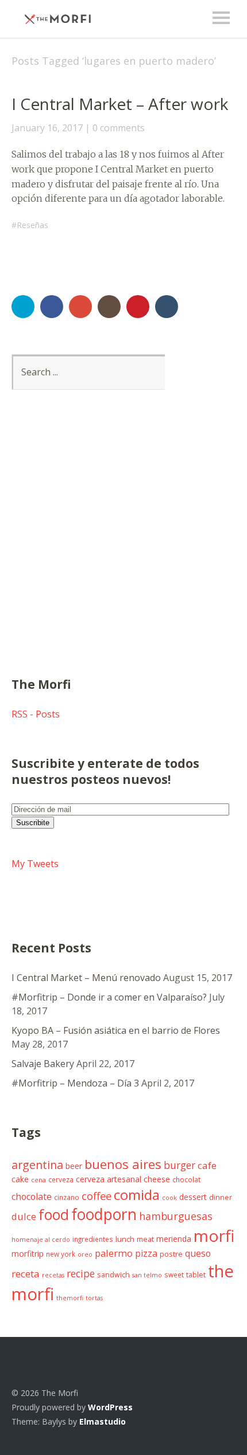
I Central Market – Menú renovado (86, 977)
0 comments (118, 127)
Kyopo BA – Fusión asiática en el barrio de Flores (115, 1030)
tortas (94, 1298)
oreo (85, 1254)
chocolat (186, 1179)
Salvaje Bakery (42, 1063)
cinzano (66, 1197)
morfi (214, 1235)
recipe (81, 1273)
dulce (23, 1216)
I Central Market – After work (119, 104)
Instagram (109, 306)
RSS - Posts (35, 714)
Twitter (22, 306)
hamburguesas (176, 1216)
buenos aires (122, 1163)
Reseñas (32, 224)
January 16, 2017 (47, 127)
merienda (173, 1238)
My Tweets (35, 863)
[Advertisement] (123, 547)
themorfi (69, 1298)
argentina (37, 1164)
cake (20, 1179)
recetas (53, 1275)
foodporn (104, 1214)
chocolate (31, 1196)
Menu (221, 17)
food (53, 1214)
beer (73, 1165)
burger (179, 1165)
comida (137, 1194)
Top (223, 1422)
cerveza (61, 1179)
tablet (196, 1275)
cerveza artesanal (108, 1179)
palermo (114, 1253)
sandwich (113, 1275)
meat (145, 1239)
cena (38, 1180)
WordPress (110, 1407)
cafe (207, 1165)
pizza (146, 1253)
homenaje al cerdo (40, 1240)
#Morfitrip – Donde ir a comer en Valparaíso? (109, 997)
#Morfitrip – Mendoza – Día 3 (75, 1083)
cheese (157, 1179)
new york (60, 1253)
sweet (174, 1274)
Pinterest (137, 306)
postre (171, 1254)
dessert (193, 1196)
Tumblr (166, 306)
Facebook (51, 306)
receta (25, 1273)
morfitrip (27, 1253)
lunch (124, 1239)
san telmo (147, 1275)
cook (169, 1198)
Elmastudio (102, 1421)
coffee (96, 1196)
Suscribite (32, 822)
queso (198, 1253)
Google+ (80, 306)
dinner (220, 1197)
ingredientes (92, 1239)
